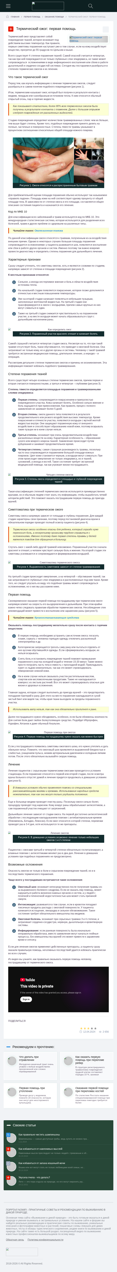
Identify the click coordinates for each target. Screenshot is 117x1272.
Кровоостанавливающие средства (57, 617)
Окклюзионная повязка (49, 230)
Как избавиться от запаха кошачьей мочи (42, 1163)
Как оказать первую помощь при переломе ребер (89, 1060)
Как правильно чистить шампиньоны (39, 1134)
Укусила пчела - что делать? (34, 1177)
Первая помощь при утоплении (32, 1090)
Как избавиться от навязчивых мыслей (40, 1149)
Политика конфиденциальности (45, 1239)
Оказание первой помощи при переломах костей (91, 1090)
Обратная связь (15, 1239)
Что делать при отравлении (29, 1058)
